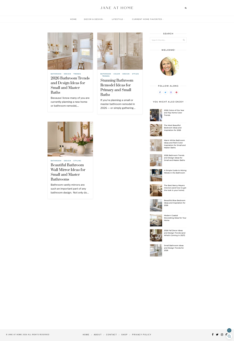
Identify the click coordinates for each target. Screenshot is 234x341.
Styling (77, 161)
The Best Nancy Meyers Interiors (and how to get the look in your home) (175, 187)
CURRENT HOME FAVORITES (147, 19)
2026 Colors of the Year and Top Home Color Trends (174, 112)
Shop (124, 335)
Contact (111, 335)
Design (67, 74)
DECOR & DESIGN (93, 19)
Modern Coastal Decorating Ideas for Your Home (175, 217)
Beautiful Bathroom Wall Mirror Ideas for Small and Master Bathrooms (68, 172)
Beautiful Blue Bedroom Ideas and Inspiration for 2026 (174, 202)
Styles (135, 74)
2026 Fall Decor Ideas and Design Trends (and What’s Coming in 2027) (174, 232)
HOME (73, 19)
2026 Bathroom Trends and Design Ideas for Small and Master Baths (70, 85)
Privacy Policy (141, 335)
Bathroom (56, 74)
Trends (77, 74)
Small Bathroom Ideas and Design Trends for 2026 (174, 247)
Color (117, 74)
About (98, 335)
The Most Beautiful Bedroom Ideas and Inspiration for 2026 (172, 127)
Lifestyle (117, 19)
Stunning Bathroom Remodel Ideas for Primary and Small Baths (116, 87)
